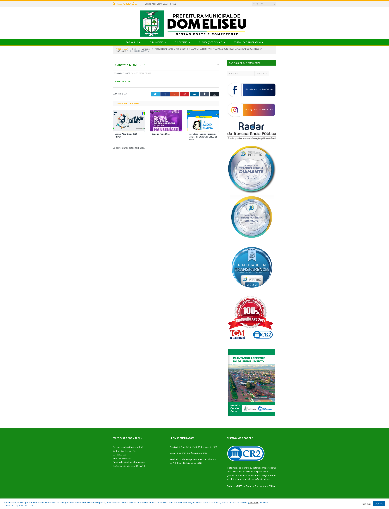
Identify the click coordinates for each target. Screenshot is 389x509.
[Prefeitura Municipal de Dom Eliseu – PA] (194, 22)
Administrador (123, 73)
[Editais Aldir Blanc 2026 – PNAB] (129, 120)
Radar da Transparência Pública (260, 486)
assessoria (248, 471)
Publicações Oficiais (210, 42)
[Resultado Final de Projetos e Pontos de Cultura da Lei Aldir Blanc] (203, 120)
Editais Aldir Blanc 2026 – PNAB (184, 447)
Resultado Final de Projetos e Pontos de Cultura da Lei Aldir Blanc (203, 136)
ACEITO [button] (379, 503)
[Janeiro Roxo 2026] (166, 120)
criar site (245, 467)
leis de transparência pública (240, 479)
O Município (157, 42)
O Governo (181, 42)
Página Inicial (134, 42)
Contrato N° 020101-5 (123, 81)
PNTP (239, 486)
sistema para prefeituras (264, 467)
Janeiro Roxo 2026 (154, 3)
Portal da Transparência (248, 42)
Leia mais (253, 502)
